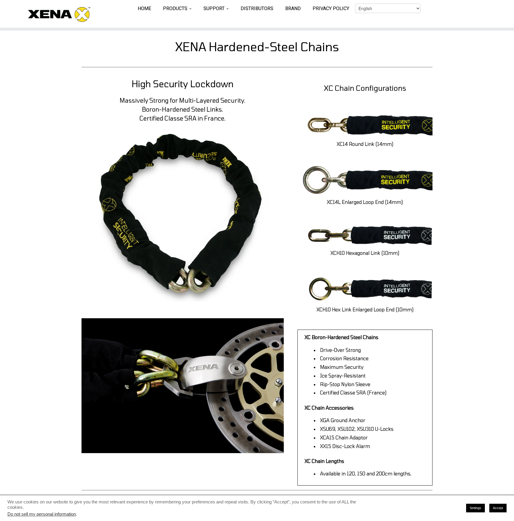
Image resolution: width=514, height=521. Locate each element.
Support (214, 8)
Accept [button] (498, 508)
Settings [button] (475, 508)
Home (144, 8)
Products (176, 8)
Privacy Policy (331, 8)
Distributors (257, 8)
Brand (293, 8)
